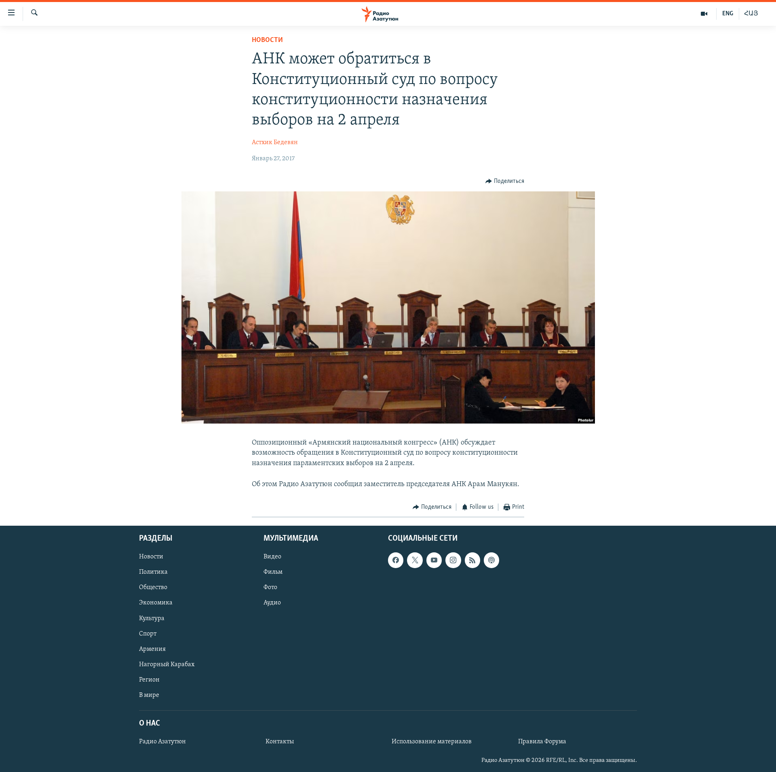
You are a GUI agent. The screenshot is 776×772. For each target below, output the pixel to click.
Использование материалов (432, 741)
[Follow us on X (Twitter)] (414, 560)
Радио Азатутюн (162, 741)
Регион (149, 679)
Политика (153, 572)
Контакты (280, 741)
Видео (272, 557)
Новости (267, 40)
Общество (153, 587)
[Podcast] (491, 560)
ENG (727, 13)
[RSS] (472, 560)
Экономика (156, 603)
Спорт (147, 633)
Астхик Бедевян (275, 142)
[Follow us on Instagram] (453, 560)
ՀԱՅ (751, 13)
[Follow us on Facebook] (395, 560)
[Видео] (704, 13)
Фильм (273, 572)
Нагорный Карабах (166, 664)
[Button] (504, 181)
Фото (270, 587)
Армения (152, 649)
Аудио (272, 603)
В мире (149, 695)
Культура (151, 618)
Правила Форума (542, 741)
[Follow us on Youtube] (434, 560)
